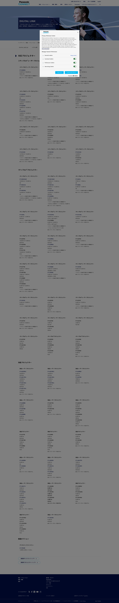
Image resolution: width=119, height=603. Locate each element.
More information (45, 48)
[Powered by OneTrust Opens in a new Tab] (73, 76)
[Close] (77, 32)
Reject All (59, 72)
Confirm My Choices (71, 72)
